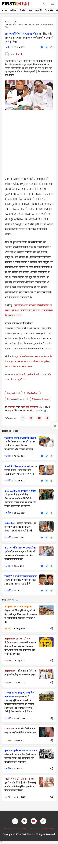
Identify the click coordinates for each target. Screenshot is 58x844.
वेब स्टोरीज (49, 10)
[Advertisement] (29, 142)
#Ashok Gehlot (13, 393)
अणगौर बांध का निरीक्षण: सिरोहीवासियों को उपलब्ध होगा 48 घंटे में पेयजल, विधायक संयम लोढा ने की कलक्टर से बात (29, 310)
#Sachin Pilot (32, 393)
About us (8, 828)
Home (4, 10)
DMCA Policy (20, 828)
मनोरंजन (13, 10)
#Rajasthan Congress (16, 399)
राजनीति (38, 10)
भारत (30, 10)
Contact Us (34, 828)
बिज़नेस (22, 10)
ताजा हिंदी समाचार (29, 407)
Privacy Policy (48, 828)
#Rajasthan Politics (40, 399)
